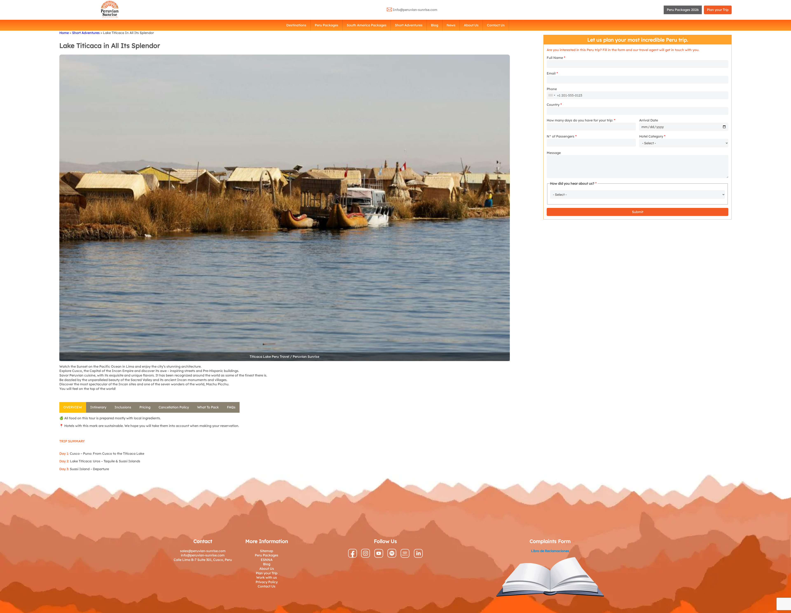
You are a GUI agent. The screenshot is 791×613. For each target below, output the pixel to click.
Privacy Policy (267, 582)
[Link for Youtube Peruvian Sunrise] (378, 557)
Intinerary (98, 407)
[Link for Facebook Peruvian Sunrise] (352, 557)
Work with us (266, 577)
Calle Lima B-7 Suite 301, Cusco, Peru (203, 560)
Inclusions (123, 407)
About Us (471, 25)
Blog (434, 25)
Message (554, 153)
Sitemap (266, 551)
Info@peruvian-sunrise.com (415, 10)
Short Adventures (408, 25)
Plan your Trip (718, 10)
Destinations (296, 25)
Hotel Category (651, 136)
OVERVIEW (72, 407)
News (451, 25)
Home (64, 33)
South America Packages (366, 25)
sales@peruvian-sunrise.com (203, 551)
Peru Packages (326, 25)
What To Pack (208, 407)
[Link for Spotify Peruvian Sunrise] (391, 556)
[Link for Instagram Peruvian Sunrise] (365, 556)
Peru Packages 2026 (683, 10)
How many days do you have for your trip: (580, 120)
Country (553, 105)
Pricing (144, 407)
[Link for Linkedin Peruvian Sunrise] (418, 557)
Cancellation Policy (174, 407)
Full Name (555, 58)
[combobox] (551, 95)
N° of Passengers (560, 136)
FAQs (231, 407)
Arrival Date (648, 120)
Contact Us (496, 25)
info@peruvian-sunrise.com (203, 555)
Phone (552, 89)
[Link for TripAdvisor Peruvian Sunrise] (405, 557)
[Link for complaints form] (550, 577)
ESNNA (267, 560)
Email (551, 73)
